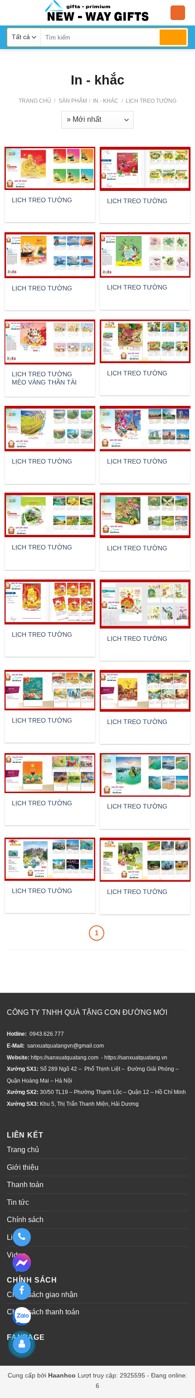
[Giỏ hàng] (178, 12)
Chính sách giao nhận (42, 1294)
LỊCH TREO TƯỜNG (42, 200)
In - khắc (105, 101)
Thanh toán (25, 1184)
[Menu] (12, 12)
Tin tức (18, 1202)
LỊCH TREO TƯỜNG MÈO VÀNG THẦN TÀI (44, 378)
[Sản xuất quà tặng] (97, 12)
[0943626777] (21, 1237)
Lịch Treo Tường (150, 101)
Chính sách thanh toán (43, 1312)
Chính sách (25, 1219)
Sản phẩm (72, 101)
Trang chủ (35, 101)
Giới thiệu (23, 1167)
